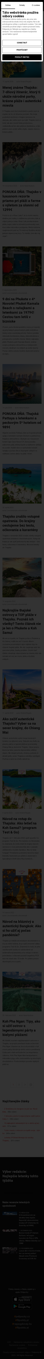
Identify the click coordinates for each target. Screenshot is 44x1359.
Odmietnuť (22, 43)
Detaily (22, 5)
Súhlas (8, 5)
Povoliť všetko (22, 57)
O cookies (36, 5)
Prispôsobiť (22, 50)
